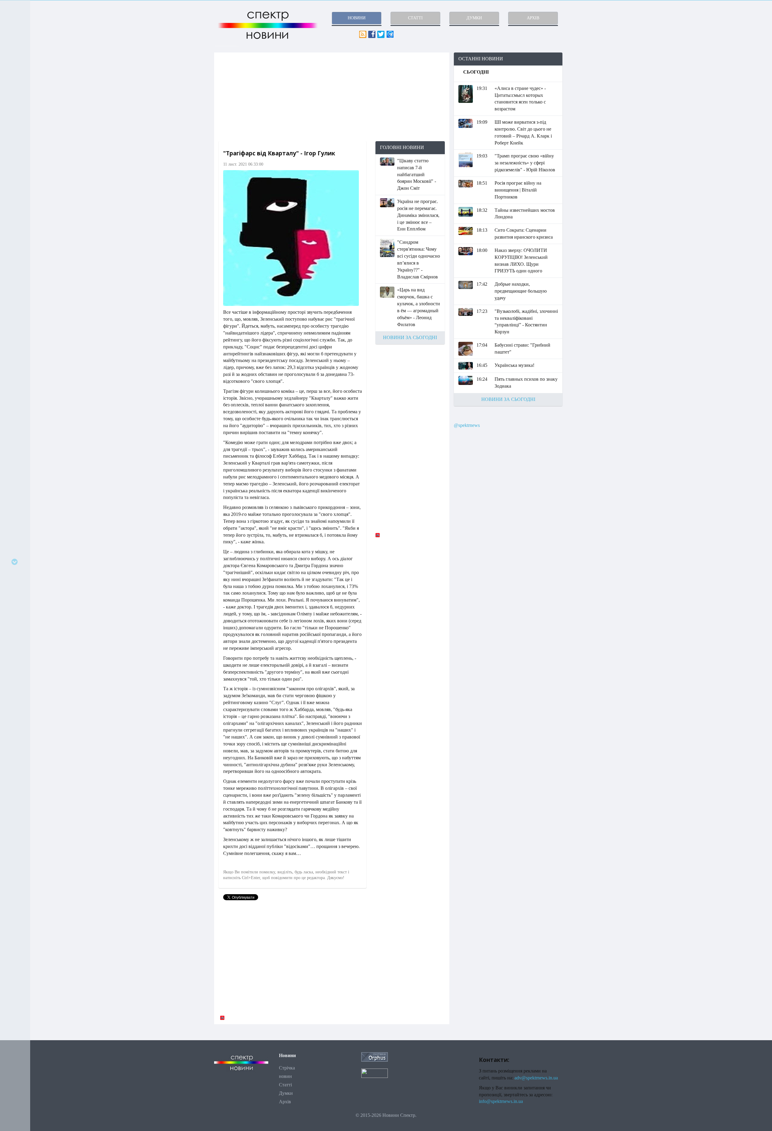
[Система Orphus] (374, 1056)
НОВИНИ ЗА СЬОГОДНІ (410, 337)
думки (474, 18)
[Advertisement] (332, 97)
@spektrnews (467, 425)
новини (356, 18)
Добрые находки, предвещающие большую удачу (521, 290)
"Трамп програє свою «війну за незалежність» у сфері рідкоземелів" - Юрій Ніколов (525, 162)
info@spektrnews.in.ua (501, 1101)
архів (533, 18)
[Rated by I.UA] (374, 1072)
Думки (286, 1093)
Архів (285, 1101)
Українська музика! (514, 365)
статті (415, 18)
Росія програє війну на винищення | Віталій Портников (518, 189)
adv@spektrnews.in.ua (536, 1077)
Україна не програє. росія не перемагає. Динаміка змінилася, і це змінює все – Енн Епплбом (418, 215)
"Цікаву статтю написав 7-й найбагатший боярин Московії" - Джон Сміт (416, 174)
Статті (285, 1084)
